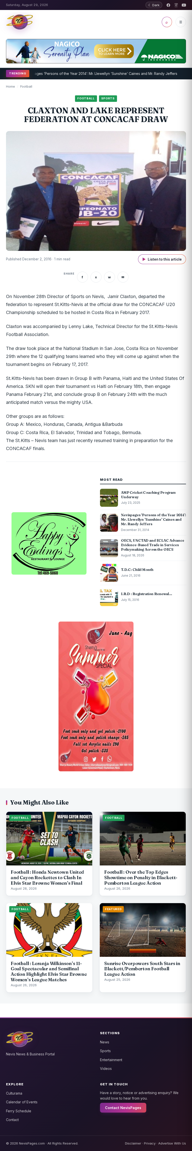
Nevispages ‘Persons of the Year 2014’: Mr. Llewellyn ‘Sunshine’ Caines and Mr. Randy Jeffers (86, 73)
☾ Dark (154, 5)
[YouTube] (184, 5)
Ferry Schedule (18, 1111)
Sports (105, 1051)
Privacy (150, 1143)
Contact (12, 1120)
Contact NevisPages (123, 1108)
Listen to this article (162, 259)
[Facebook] (168, 5)
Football (26, 86)
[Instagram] (176, 5)
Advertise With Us (172, 1143)
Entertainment (111, 1060)
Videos (106, 1068)
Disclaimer (133, 1143)
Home (10, 86)
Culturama (14, 1093)
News (104, 1042)
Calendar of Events (22, 1102)
